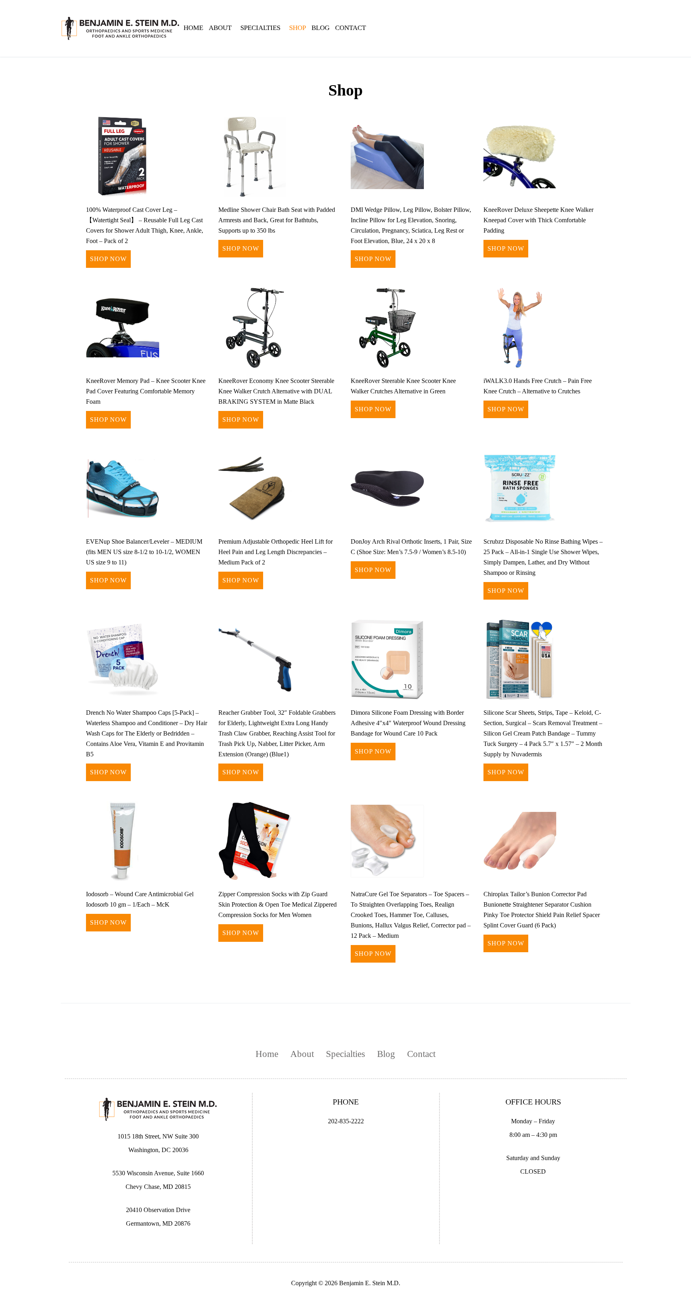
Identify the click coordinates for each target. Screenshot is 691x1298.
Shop (297, 28)
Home (193, 28)
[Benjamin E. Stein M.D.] (121, 27)
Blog (321, 28)
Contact (350, 28)
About (220, 28)
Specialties (345, 1054)
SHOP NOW (108, 258)
